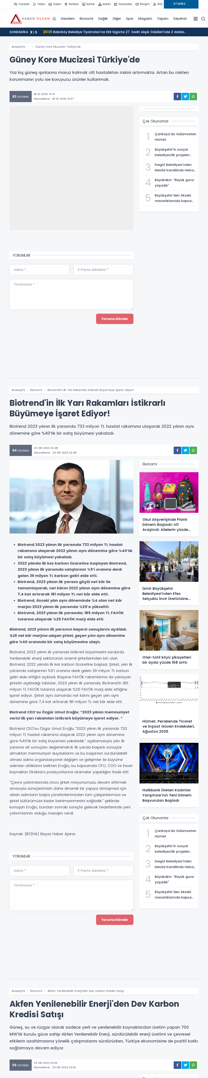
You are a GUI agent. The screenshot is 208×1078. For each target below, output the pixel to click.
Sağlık (103, 18)
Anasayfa (18, 47)
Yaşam (162, 18)
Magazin (145, 18)
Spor (129, 18)
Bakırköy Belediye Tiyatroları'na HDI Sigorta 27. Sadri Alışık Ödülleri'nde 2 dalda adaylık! (113, 32)
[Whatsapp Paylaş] (193, 96)
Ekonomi (86, 18)
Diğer (117, 18)
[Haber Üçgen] (30, 18)
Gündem (68, 18)
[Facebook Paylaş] (177, 96)
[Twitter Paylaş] (185, 96)
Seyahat (180, 18)
